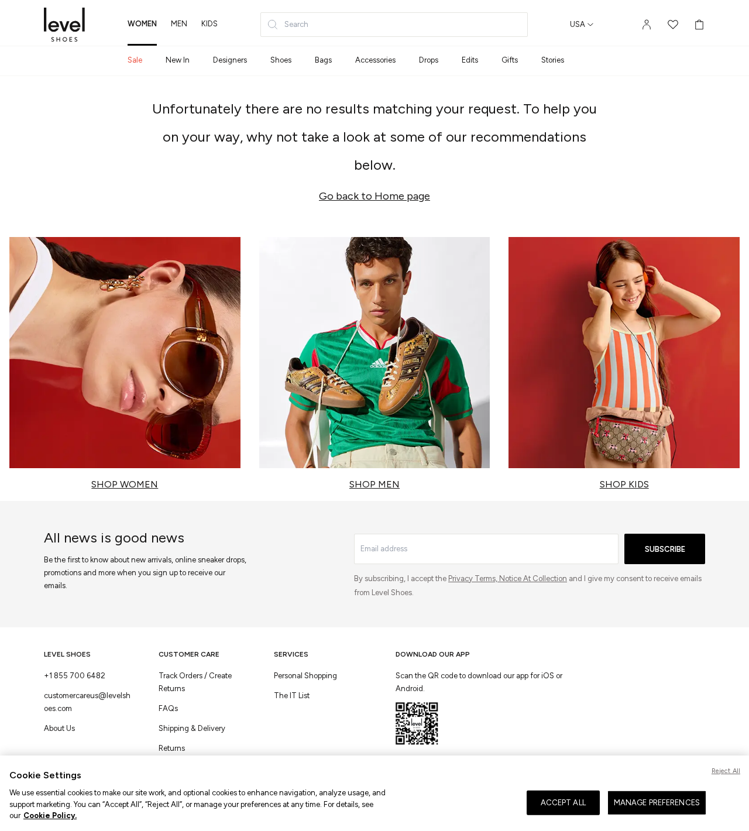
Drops (428, 60)
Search (296, 24)
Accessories (375, 60)
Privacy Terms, (473, 578)
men (179, 23)
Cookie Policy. (50, 815)
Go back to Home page (374, 196)
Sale (135, 60)
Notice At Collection (533, 578)
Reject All (726, 771)
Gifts (509, 60)
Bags (323, 60)
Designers (230, 60)
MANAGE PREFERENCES (657, 802)
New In (178, 60)
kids (209, 23)
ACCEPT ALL (563, 802)
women (142, 23)
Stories (552, 60)
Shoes (280, 60)
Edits (470, 60)
